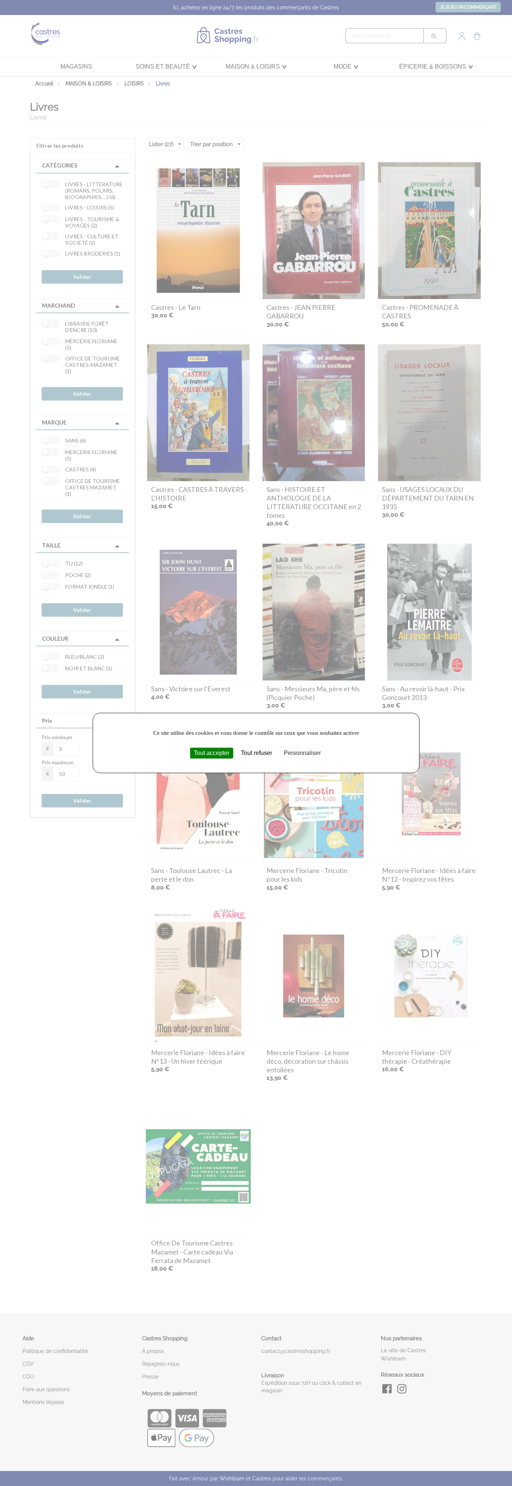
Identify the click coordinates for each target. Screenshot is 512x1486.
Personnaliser (302, 753)
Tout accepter (211, 753)
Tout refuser (256, 753)
